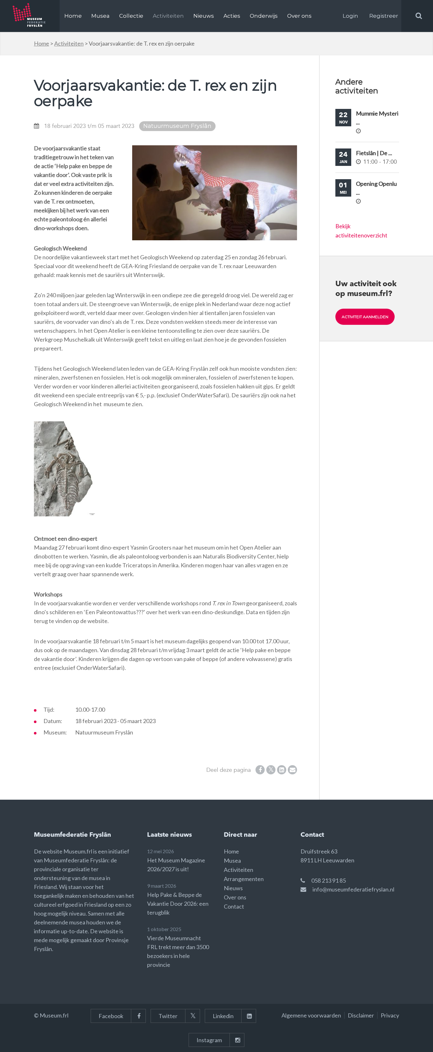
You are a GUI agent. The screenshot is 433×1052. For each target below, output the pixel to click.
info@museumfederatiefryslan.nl (353, 889)
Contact (234, 906)
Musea (100, 16)
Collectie (131, 16)
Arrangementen (244, 878)
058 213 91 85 (328, 880)
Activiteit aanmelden (365, 316)
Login (350, 16)
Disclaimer (361, 1015)
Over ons (299, 16)
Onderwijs (264, 16)
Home (73, 16)
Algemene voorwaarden (311, 1015)
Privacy (390, 1015)
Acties (231, 16)
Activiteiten (168, 16)
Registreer (383, 16)
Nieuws (203, 16)
